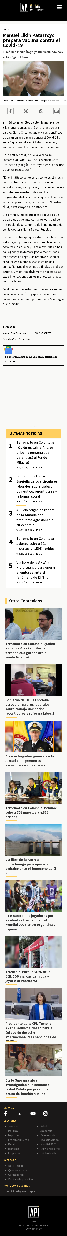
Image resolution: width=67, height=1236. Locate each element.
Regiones (13, 1148)
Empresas (14, 1153)
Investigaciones (50, 1140)
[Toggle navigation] (64, 4)
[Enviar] (41, 111)
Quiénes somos (17, 1170)
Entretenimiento (18, 1140)
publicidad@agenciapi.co (22, 1191)
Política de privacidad (21, 1179)
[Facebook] (11, 1114)
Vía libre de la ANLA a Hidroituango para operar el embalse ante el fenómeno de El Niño (35, 572)
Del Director (15, 1165)
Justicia (13, 1126)
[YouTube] (36, 1114)
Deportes (13, 1135)
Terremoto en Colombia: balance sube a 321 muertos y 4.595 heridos (35, 546)
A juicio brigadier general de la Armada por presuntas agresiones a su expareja (35, 520)
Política (13, 1131)
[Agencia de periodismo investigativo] (34, 7)
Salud (6, 29)
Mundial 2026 (48, 1144)
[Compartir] (10, 111)
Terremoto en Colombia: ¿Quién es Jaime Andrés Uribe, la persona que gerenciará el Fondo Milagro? (35, 454)
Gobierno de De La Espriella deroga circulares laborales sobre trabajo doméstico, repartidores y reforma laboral (37, 488)
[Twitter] (24, 1113)
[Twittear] (26, 113)
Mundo (12, 1144)
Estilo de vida (48, 1153)
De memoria (47, 1135)
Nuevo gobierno (50, 1148)
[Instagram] (49, 1114)
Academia (46, 1131)
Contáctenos (16, 1174)
